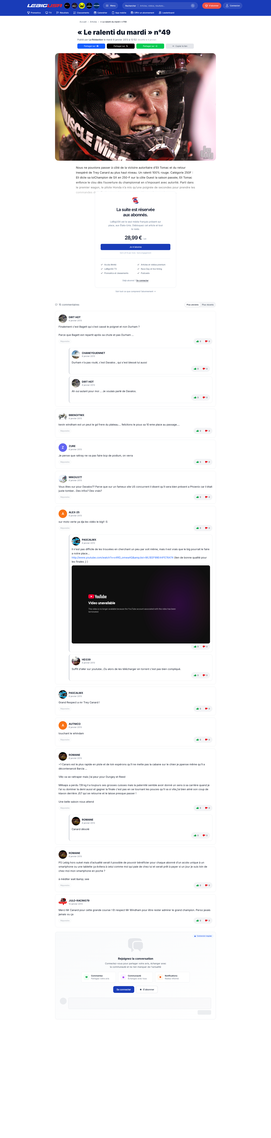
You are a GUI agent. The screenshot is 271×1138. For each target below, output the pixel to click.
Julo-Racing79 (79, 900)
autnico (75, 723)
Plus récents (208, 304)
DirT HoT (75, 317)
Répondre (64, 341)
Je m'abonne (136, 247)
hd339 (86, 659)
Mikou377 (75, 477)
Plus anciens (193, 304)
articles (93, 22)
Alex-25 (74, 512)
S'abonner (148, 989)
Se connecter (142, 280)
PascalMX (89, 539)
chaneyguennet (93, 353)
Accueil (83, 22)
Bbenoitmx (76, 415)
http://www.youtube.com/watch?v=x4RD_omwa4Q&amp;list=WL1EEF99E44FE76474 (122, 557)
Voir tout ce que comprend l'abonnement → (135, 291)
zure (72, 446)
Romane (74, 754)
